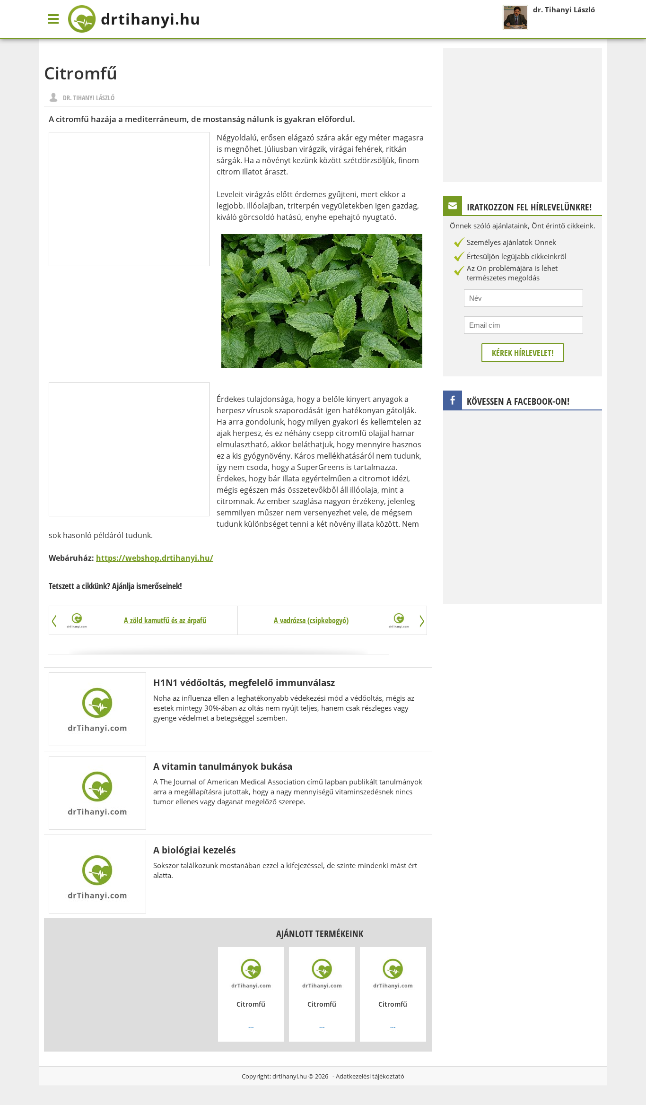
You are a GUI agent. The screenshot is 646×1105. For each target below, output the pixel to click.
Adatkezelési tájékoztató (370, 1076)
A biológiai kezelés (194, 850)
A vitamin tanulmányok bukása (222, 766)
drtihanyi (151, 19)
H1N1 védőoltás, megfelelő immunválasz (244, 682)
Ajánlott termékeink (319, 933)
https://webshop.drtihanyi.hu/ (154, 558)
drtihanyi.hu (289, 1076)
